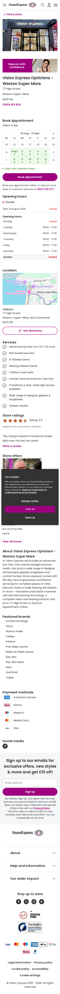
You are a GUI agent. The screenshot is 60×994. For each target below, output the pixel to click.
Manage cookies (30, 501)
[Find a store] (49, 5)
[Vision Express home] (30, 833)
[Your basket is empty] (55, 5)
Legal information (19, 962)
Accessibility (40, 969)
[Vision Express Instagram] (33, 901)
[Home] (22, 5)
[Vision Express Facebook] (18, 901)
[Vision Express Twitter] (26, 901)
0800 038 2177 (45, 189)
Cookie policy (20, 969)
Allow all (30, 509)
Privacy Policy (42, 808)
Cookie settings (30, 975)
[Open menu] (4, 5)
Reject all (30, 517)
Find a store (14, 14)
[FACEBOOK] (5, 746)
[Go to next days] (53, 133)
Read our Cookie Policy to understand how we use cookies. (26, 491)
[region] (29, 497)
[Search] (43, 5)
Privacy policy (43, 962)
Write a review (12, 446)
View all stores (12, 541)
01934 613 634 (12, 104)
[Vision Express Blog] (41, 901)
